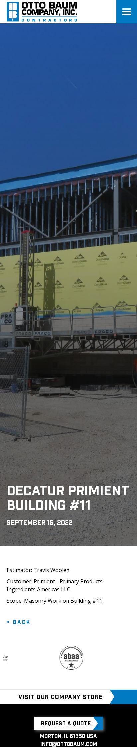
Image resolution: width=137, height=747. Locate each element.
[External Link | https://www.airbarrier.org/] (65, 658)
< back (19, 622)
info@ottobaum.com (68, 744)
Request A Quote (66, 723)
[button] (126, 11)
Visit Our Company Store (60, 697)
